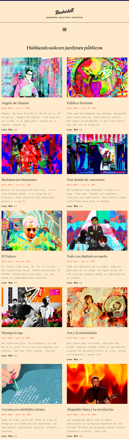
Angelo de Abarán (15, 103)
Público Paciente (80, 103)
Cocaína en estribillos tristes (23, 409)
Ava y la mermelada (82, 332)
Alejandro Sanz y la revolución (90, 409)
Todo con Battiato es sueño (87, 256)
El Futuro (9, 256)
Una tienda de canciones (85, 179)
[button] (64, 30)
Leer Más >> (9, 129)
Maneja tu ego (12, 332)
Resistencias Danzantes (19, 179)
